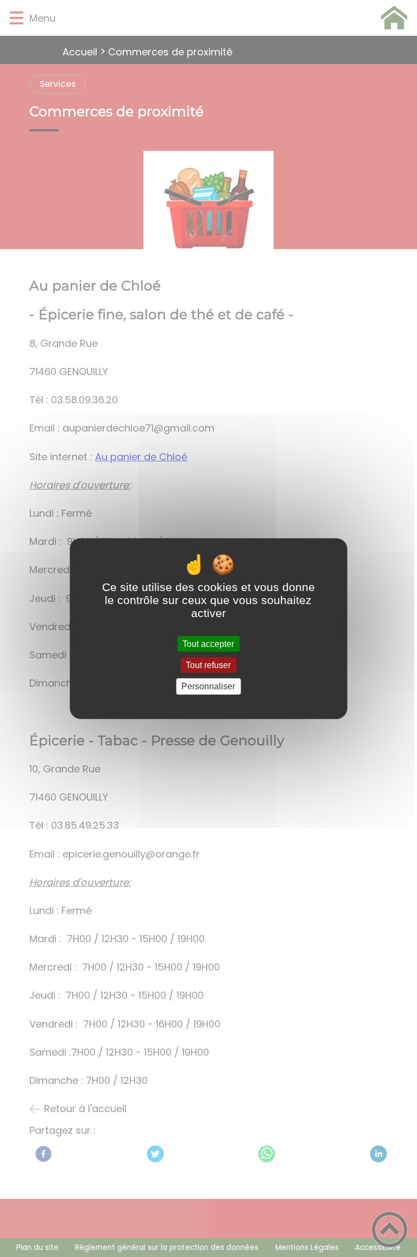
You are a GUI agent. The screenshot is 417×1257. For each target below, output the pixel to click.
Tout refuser (208, 665)
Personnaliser (208, 686)
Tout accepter (208, 644)
